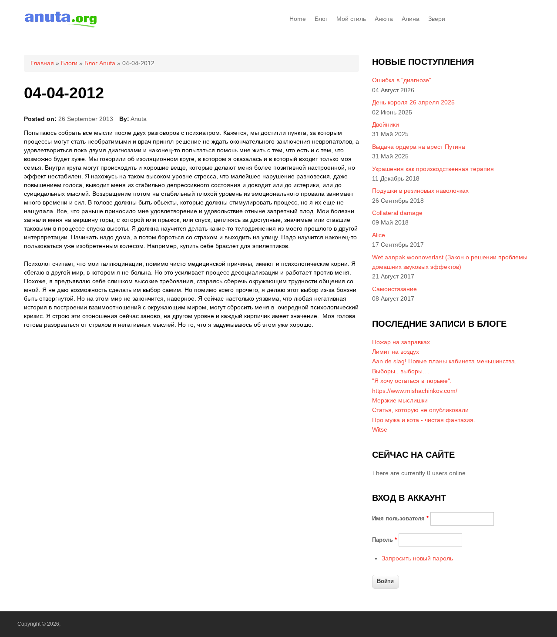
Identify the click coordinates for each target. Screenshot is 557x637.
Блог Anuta (99, 63)
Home (297, 18)
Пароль (384, 539)
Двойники (385, 124)
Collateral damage (397, 212)
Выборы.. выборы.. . (400, 371)
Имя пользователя (400, 518)
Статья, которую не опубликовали (420, 409)
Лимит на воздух (395, 351)
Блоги (69, 63)
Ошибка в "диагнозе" (401, 80)
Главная (42, 63)
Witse (379, 429)
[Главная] (61, 26)
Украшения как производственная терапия (433, 168)
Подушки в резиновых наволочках (420, 190)
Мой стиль (351, 18)
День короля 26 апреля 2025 (413, 102)
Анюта (384, 18)
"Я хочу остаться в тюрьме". (412, 380)
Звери (436, 18)
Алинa (410, 18)
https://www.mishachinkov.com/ (414, 390)
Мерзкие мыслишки (400, 400)
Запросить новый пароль (417, 558)
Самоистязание (394, 288)
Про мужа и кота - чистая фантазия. (423, 419)
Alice (378, 234)
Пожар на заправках (401, 342)
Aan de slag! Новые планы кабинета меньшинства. (444, 361)
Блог (321, 18)
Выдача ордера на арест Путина (418, 146)
